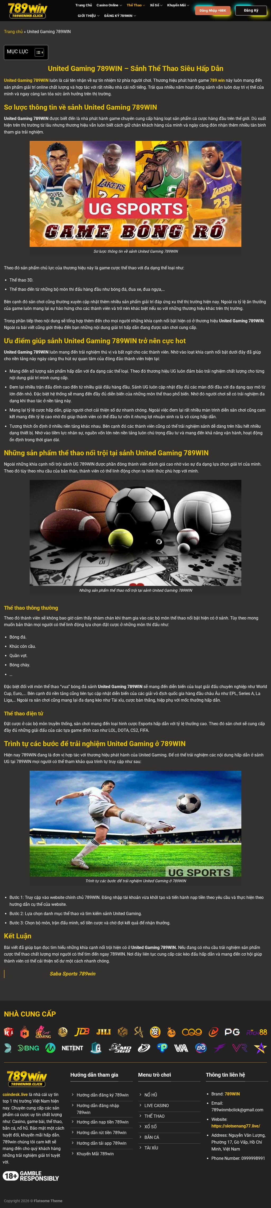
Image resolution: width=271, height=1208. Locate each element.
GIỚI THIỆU (87, 16)
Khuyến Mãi (176, 5)
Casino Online (107, 5)
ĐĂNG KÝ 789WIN (118, 16)
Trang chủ (13, 31)
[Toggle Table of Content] (37, 52)
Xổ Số (154, 5)
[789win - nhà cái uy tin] (35, 10)
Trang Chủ (83, 5)
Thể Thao (134, 5)
